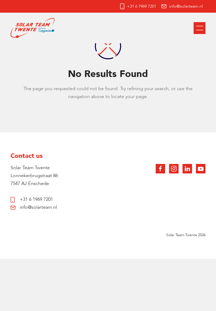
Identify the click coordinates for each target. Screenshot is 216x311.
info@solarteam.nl (186, 6)
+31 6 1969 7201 (141, 6)
